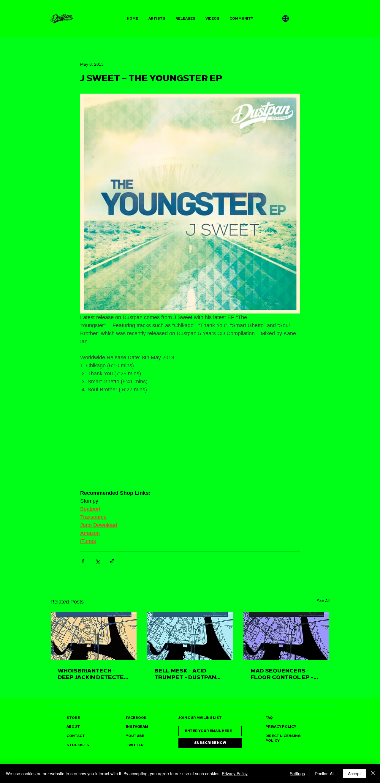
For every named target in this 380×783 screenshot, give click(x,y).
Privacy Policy (235, 773)
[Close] (372, 773)
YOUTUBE (135, 736)
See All (323, 600)
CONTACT (75, 736)
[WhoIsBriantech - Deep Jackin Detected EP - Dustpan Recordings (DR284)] (94, 636)
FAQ (269, 718)
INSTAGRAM (137, 727)
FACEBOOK (136, 718)
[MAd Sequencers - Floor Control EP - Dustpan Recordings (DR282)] (286, 636)
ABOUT (73, 727)
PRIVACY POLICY (280, 727)
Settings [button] (297, 773)
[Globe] (285, 18)
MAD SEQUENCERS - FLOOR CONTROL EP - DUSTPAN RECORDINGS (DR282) (284, 673)
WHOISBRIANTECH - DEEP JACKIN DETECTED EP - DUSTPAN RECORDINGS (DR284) (93, 673)
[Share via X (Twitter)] (97, 561)
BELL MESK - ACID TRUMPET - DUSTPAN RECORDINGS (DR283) (186, 673)
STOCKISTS (77, 745)
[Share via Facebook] (83, 561)
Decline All (324, 773)
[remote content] (190, 445)
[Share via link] (112, 561)
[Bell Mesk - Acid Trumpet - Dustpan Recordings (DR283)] (190, 636)
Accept (354, 773)
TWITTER (135, 745)
